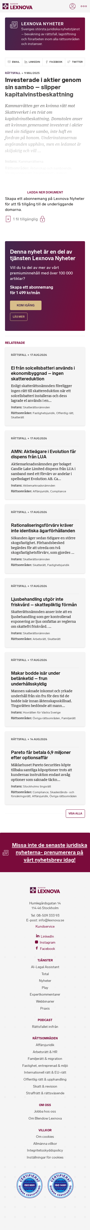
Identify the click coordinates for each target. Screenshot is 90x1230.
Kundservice (45, 926)
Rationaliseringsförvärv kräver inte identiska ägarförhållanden (43, 528)
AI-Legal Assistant (45, 967)
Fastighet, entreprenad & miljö (45, 1066)
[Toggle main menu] (84, 6)
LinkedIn (34, 61)
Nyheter (45, 981)
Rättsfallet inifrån (45, 1027)
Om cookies (45, 1137)
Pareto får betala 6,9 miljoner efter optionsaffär (41, 755)
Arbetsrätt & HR (45, 1052)
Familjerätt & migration (45, 1059)
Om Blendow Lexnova (45, 1118)
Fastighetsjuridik (44, 413)
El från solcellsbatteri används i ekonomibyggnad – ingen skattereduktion (43, 373)
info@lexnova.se (51, 920)
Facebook (55, 61)
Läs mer (19, 316)
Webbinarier (45, 1001)
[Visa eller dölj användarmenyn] (72, 6)
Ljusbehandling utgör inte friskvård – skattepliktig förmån (44, 602)
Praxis (45, 1008)
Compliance (58, 491)
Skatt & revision (45, 1086)
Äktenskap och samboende (50, 168)
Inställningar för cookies (45, 1157)
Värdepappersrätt (18, 173)
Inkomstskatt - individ (49, 173)
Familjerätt (69, 718)
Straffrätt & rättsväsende (45, 1093)
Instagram (47, 942)
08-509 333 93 (48, 915)
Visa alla (75, 813)
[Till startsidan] (17, 6)
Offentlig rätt (64, 413)
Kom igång (25, 305)
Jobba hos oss (45, 1111)
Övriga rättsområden (46, 718)
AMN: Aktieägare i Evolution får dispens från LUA (43, 454)
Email (16, 61)
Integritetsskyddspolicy (45, 1150)
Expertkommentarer (45, 994)
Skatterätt (17, 417)
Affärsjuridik (41, 491)
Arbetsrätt (39, 639)
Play (45, 988)
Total (45, 974)
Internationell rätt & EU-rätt (45, 1072)
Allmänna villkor (45, 1144)
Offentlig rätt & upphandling (45, 1079)
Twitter (77, 61)
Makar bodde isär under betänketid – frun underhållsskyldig (35, 678)
